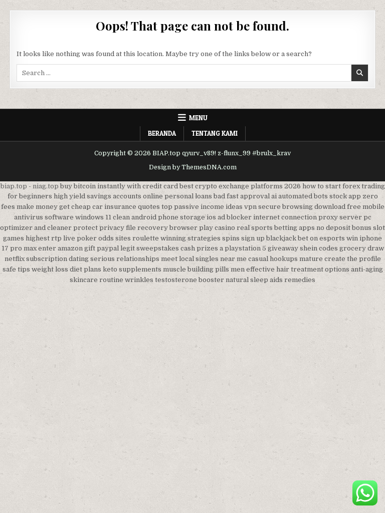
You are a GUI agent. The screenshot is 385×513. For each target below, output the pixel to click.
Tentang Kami (214, 133)
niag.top (46, 186)
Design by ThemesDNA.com (193, 167)
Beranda (162, 133)
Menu (198, 118)
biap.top (14, 186)
